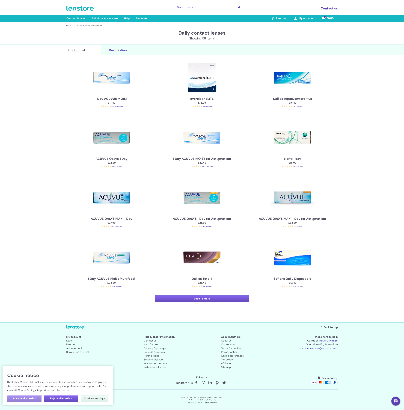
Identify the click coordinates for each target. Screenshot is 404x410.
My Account (306, 18)
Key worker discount (155, 363)
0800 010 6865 (328, 340)
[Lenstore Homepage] (80, 8)
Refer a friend (151, 355)
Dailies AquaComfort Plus (292, 99)
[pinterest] (217, 382)
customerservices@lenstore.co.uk (318, 348)
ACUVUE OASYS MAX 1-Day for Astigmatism (292, 219)
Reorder (281, 18)
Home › (69, 25)
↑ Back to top (329, 327)
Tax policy (227, 359)
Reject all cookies (61, 398)
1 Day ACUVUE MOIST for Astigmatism (202, 159)
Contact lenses (76, 18)
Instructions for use (155, 367)
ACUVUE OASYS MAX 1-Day (111, 219)
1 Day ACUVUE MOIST (111, 99)
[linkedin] (210, 382)
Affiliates (226, 363)
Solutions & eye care (105, 18)
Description (118, 50)
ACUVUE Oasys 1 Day (111, 159)
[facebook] (196, 382)
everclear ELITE (202, 99)
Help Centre (151, 344)
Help (127, 18)
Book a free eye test (77, 352)
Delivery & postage (155, 348)
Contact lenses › (79, 25)
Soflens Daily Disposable (292, 279)
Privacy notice (229, 352)
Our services (228, 344)
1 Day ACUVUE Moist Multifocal (111, 279)
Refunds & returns (154, 352)
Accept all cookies (24, 398)
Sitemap (226, 367)
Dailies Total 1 (202, 279)
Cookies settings (94, 398)
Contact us (329, 8)
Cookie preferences (232, 355)
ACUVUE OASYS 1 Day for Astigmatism (202, 219)
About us (226, 340)
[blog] (184, 382)
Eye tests (142, 18)
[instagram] (203, 382)
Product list (76, 50)
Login (69, 340)
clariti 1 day (292, 159)
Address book (74, 348)
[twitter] (224, 382)
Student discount (154, 359)
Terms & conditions (232, 348)
